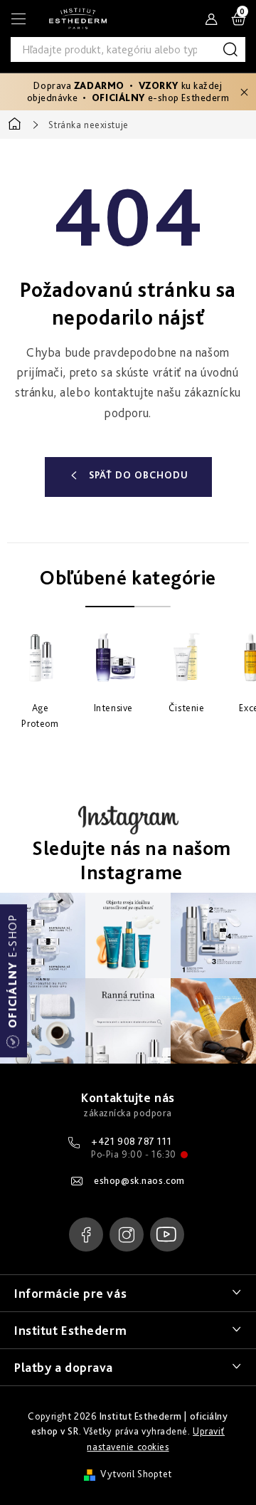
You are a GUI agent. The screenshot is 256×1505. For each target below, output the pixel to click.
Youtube (167, 1234)
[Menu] (18, 18)
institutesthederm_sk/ (127, 1234)
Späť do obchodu (138, 475)
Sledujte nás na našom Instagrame (131, 860)
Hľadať (232, 49)
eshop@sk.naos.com (139, 1180)
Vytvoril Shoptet (136, 1473)
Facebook (86, 1234)
